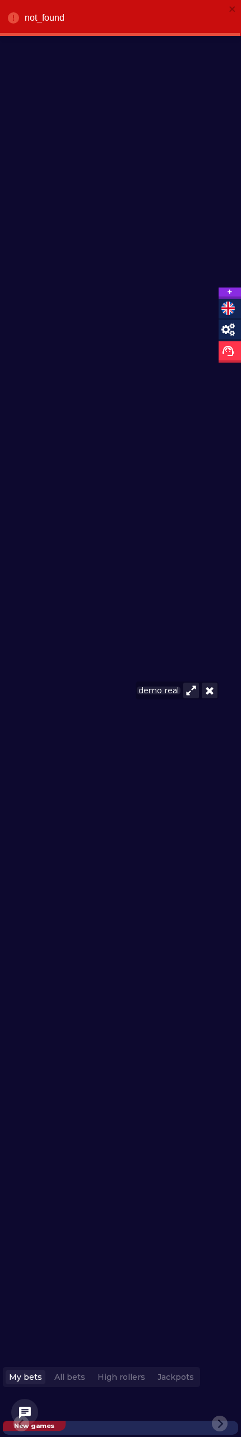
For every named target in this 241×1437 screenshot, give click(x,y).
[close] (233, 10)
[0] (24, 1412)
